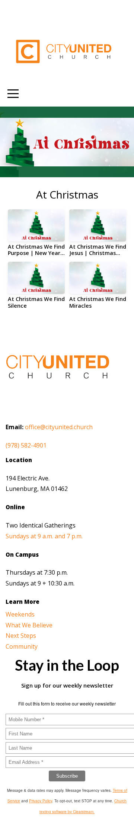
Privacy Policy (40, 800)
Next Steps (21, 635)
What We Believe (29, 625)
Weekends (20, 614)
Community (22, 646)
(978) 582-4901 (26, 445)
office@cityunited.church (59, 427)
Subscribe (67, 776)
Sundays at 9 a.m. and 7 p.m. (44, 536)
